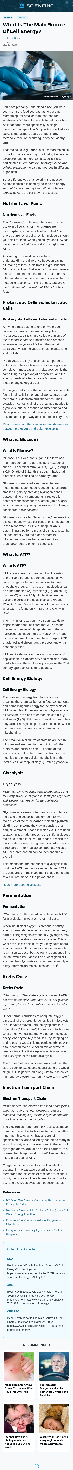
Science (8, 17)
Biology (23, 17)
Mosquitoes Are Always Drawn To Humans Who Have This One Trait (19, 1388)
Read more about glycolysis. (22, 884)
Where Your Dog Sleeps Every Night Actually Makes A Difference (54, 1440)
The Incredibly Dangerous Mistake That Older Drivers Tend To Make (54, 1390)
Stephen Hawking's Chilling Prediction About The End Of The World (17, 1442)
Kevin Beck (13, 38)
